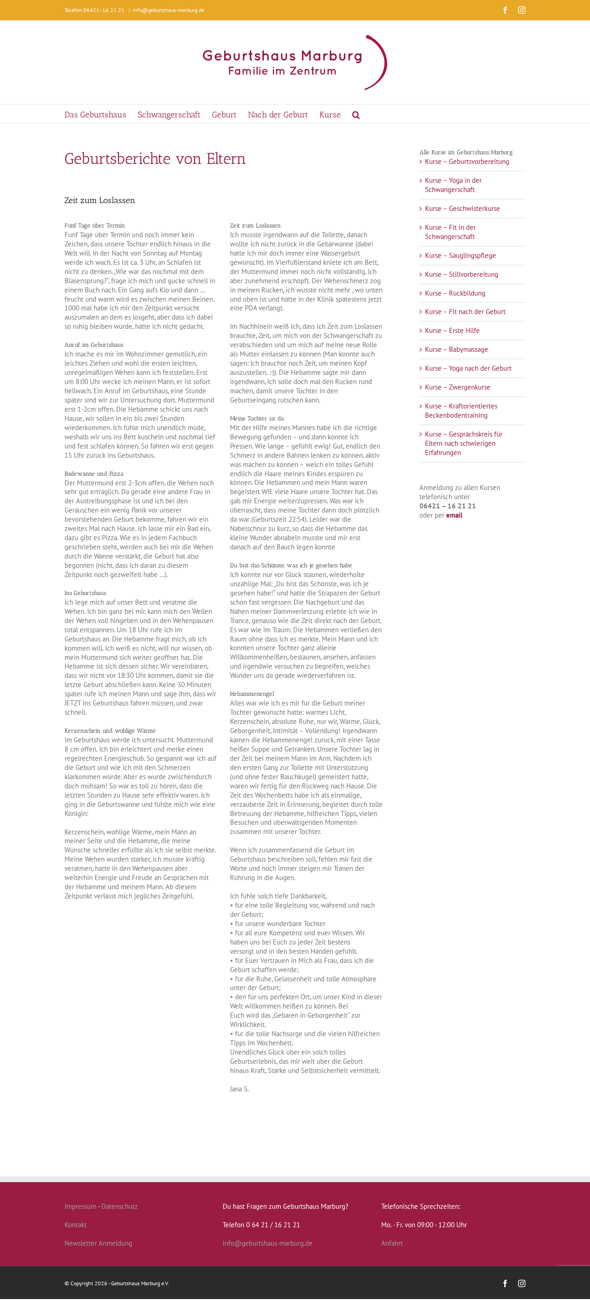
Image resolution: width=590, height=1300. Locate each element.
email (454, 515)
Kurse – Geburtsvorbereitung (467, 161)
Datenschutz (119, 1206)
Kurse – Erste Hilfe (452, 330)
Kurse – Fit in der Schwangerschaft (450, 232)
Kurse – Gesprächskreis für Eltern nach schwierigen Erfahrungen (463, 443)
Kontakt (76, 1224)
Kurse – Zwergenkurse (457, 387)
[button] (356, 114)
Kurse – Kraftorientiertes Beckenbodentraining (461, 411)
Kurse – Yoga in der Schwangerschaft (453, 185)
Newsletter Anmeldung (98, 1243)
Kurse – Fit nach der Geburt (465, 311)
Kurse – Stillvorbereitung (461, 274)
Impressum (80, 1206)
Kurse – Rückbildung (455, 293)
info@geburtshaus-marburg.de (168, 9)
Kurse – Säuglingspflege (460, 255)
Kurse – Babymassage (456, 349)
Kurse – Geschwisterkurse (462, 208)
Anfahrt (392, 1243)
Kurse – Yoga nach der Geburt (468, 368)
